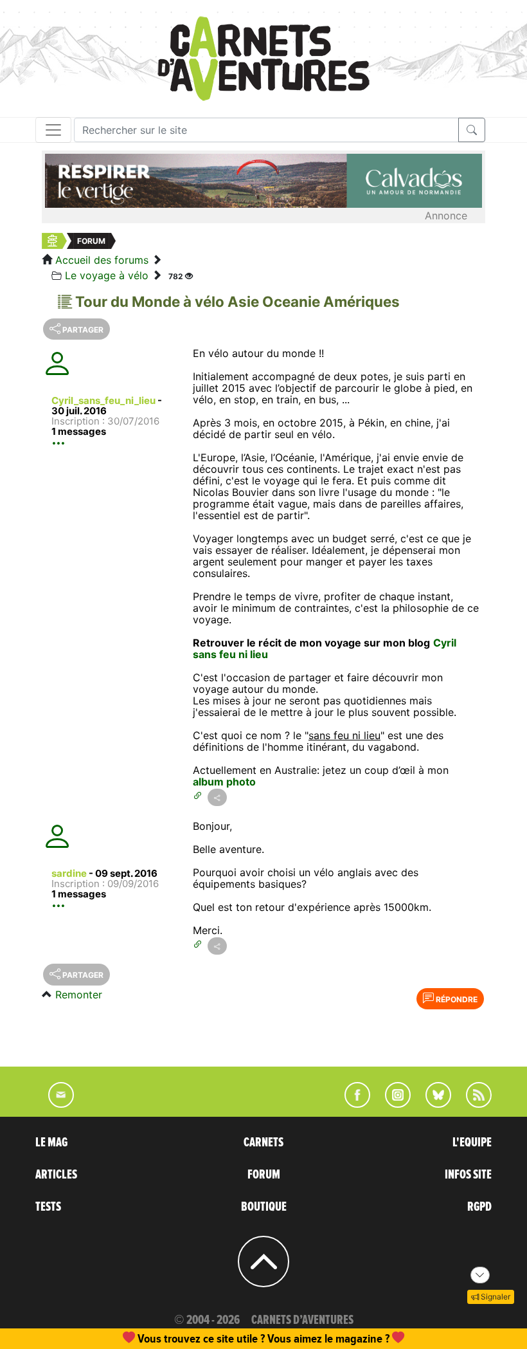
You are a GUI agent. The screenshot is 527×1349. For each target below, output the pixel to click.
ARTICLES (56, 1174)
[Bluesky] (432, 1103)
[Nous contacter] (54, 1103)
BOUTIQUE (264, 1206)
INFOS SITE (468, 1174)
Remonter (78, 994)
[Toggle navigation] (53, 130)
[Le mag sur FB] (352, 1103)
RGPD (479, 1206)
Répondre (456, 999)
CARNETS (263, 1142)
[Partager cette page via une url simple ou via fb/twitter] (217, 797)
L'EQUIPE (472, 1142)
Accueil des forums (101, 259)
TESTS (48, 1206)
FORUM (263, 1174)
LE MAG (51, 1142)
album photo (224, 781)
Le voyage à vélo (106, 275)
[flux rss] (472, 1103)
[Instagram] (392, 1103)
